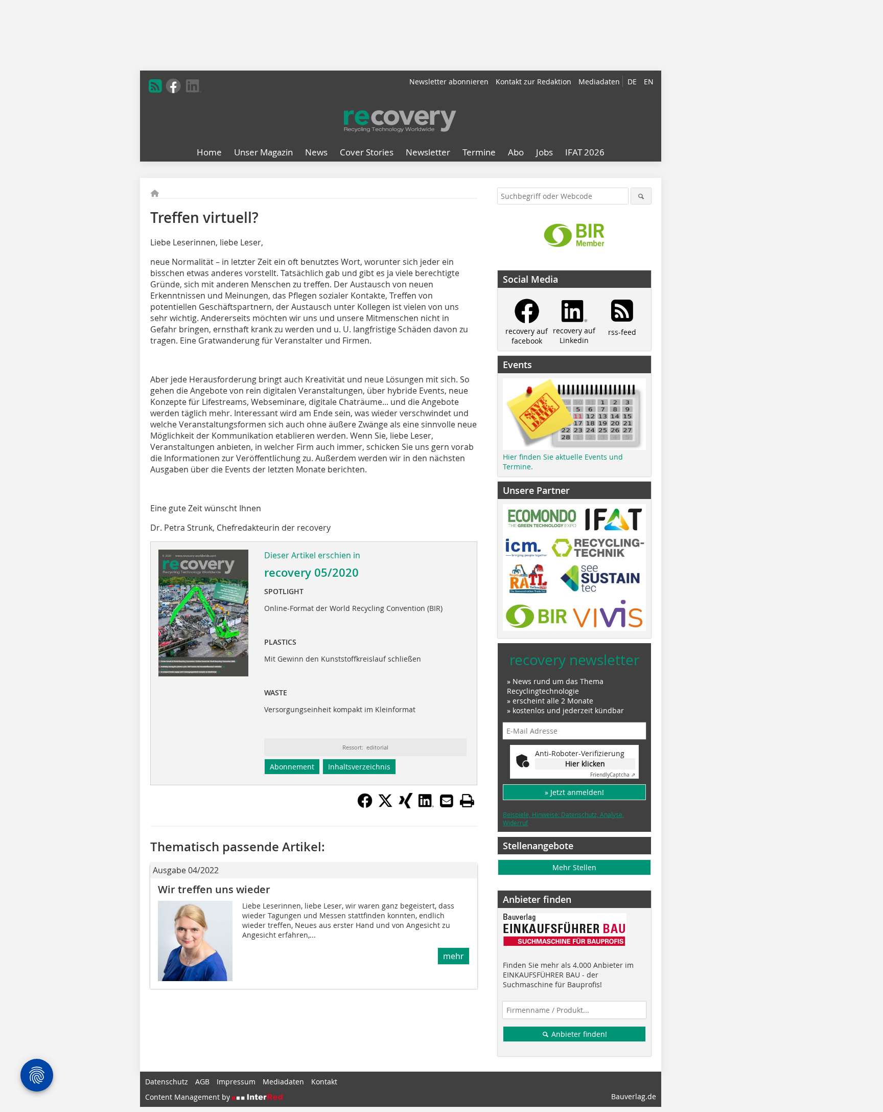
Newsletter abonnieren (449, 81)
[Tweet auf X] (385, 805)
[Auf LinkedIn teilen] (426, 805)
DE (632, 81)
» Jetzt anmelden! (574, 792)
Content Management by (188, 1097)
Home (209, 152)
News (316, 152)
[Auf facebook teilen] (365, 805)
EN (649, 81)
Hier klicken (585, 763)
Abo (516, 152)
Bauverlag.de (633, 1096)
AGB (202, 1081)
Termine (479, 152)
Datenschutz (166, 1081)
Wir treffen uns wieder (214, 889)
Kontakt (324, 1081)
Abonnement (292, 766)
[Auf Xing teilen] (406, 805)
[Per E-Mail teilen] (446, 800)
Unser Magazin (263, 152)
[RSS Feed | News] (155, 86)
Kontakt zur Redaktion (533, 81)
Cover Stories (366, 152)
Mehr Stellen (574, 867)
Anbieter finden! (578, 1034)
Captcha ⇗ (612, 774)
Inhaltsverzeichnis (359, 766)
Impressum (236, 1081)
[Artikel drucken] (467, 800)
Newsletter (428, 152)
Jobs (544, 152)
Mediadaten (599, 81)
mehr (453, 956)
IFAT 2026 (585, 152)
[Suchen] (641, 196)
